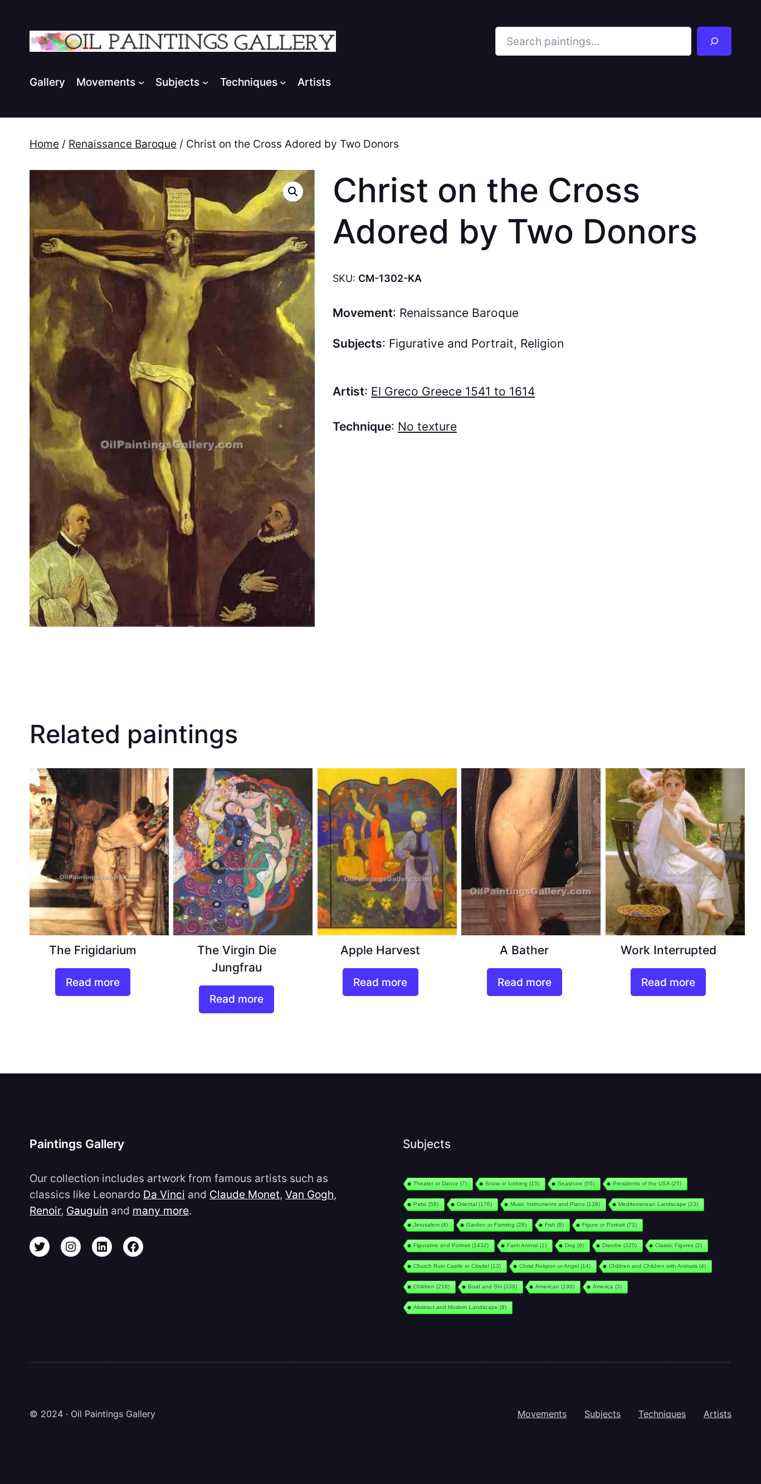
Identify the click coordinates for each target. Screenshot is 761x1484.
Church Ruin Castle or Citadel (457, 1266)
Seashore (576, 1183)
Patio (425, 1204)
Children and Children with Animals (657, 1266)
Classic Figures (678, 1245)
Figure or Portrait (609, 1225)
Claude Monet (244, 1194)
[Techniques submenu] (283, 82)
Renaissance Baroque (123, 143)
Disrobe (619, 1245)
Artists (717, 1413)
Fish (554, 1225)
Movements (542, 1413)
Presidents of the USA (647, 1183)
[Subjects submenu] (205, 82)
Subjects (602, 1413)
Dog (574, 1245)
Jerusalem (430, 1225)
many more (161, 1210)
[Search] (714, 41)
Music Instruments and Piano (555, 1204)
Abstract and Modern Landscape (459, 1307)
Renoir (45, 1210)
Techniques (662, 1413)
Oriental (474, 1204)
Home (44, 143)
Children (431, 1286)
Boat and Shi (492, 1286)
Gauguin (87, 1210)
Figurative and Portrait (451, 343)
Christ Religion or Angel (555, 1266)
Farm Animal (527, 1245)
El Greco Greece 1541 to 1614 (453, 391)
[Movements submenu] (141, 82)
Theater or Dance (440, 1183)
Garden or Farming (496, 1225)
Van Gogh (309, 1194)
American (554, 1286)
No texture (427, 426)
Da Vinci (164, 1194)
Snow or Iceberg (512, 1183)
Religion (542, 343)
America (607, 1286)
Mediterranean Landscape (658, 1204)
